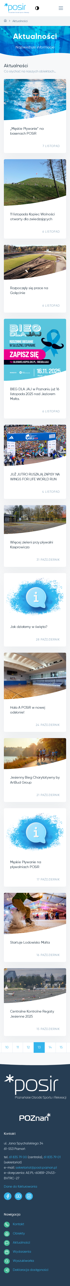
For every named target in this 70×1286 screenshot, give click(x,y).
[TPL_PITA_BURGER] (61, 8)
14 (50, 1047)
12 (28, 1047)
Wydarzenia (22, 1251)
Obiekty (19, 1233)
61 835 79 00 (18, 1157)
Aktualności (21, 1242)
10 (7, 1047)
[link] (37, 8)
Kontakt (18, 1224)
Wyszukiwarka (23, 1261)
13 (39, 1047)
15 (61, 1047)
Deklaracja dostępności (30, 1270)
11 (18, 1047)
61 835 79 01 (52, 1157)
